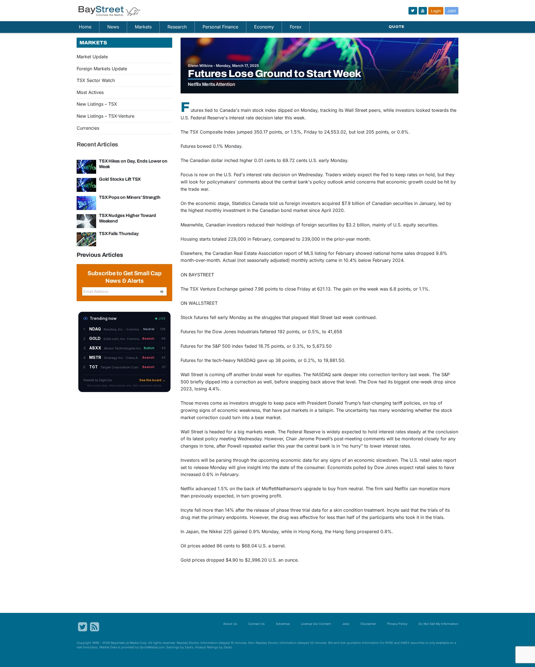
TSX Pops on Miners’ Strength (129, 197)
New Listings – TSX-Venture (105, 116)
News (113, 27)
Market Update (92, 56)
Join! (451, 10)
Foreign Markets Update (102, 68)
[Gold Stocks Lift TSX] (86, 184)
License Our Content (316, 624)
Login (436, 10)
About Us (230, 624)
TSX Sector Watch (96, 80)
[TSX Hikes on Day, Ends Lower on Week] (86, 166)
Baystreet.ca (120, 643)
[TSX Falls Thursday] (86, 238)
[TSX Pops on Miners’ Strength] (86, 202)
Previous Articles (100, 255)
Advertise (283, 624)
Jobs (345, 624)
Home (85, 27)
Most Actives (90, 92)
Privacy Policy (397, 624)
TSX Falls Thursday (119, 233)
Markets (143, 27)
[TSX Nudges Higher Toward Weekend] (86, 220)
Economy (264, 27)
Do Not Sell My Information (438, 624)
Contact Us (256, 624)
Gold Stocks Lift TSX (120, 179)
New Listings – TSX (97, 104)
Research (177, 27)
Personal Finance (220, 27)
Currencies (88, 128)
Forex (295, 27)
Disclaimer (368, 624)
